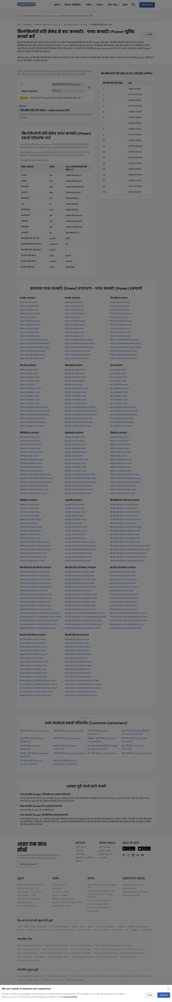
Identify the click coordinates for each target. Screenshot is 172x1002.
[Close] (150, 478)
